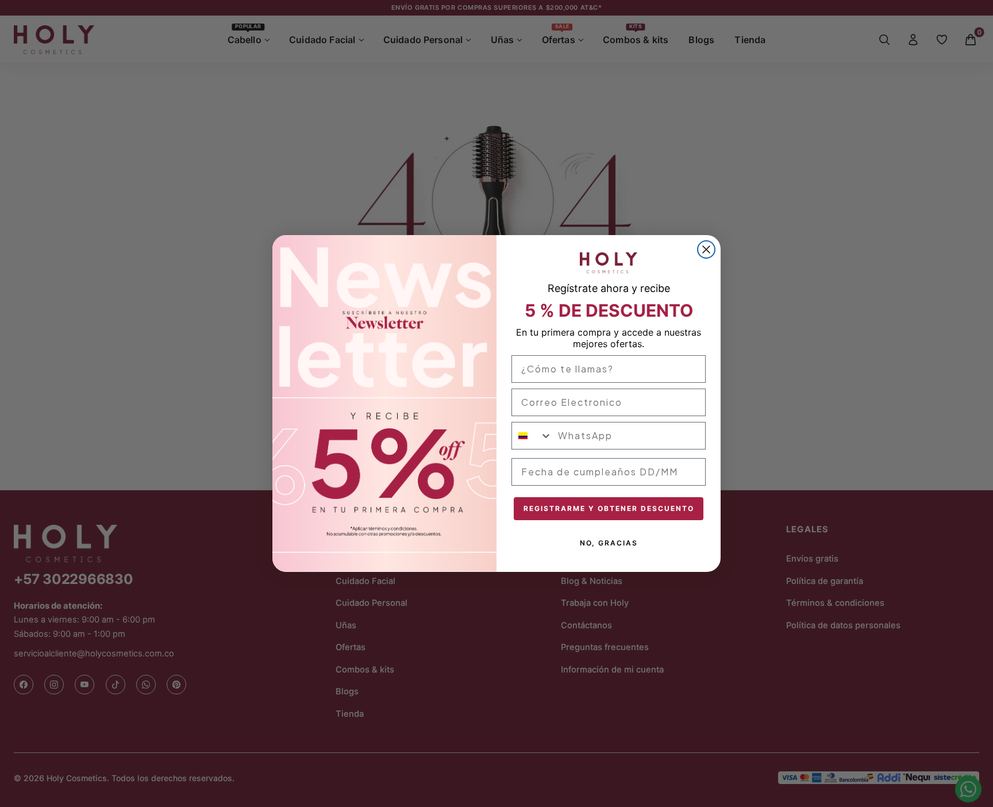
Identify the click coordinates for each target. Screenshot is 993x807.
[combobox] (532, 435)
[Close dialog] (706, 249)
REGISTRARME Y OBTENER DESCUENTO (609, 508)
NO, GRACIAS (609, 543)
